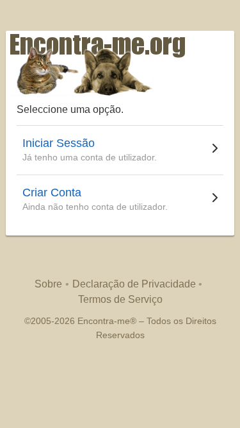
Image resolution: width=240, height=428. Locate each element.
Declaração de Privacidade (134, 283)
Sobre (48, 283)
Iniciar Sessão (58, 143)
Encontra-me (103, 321)
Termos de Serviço (120, 299)
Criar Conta (51, 192)
